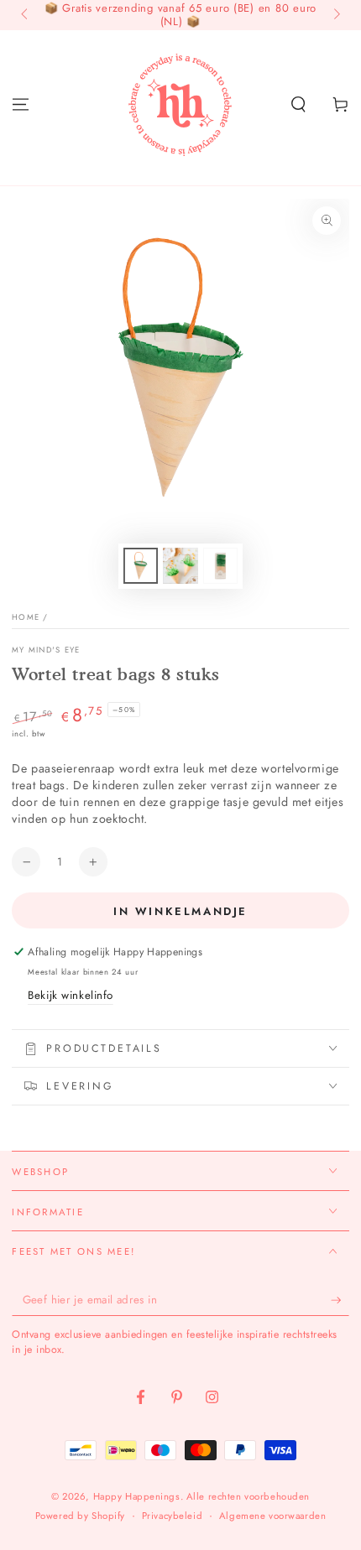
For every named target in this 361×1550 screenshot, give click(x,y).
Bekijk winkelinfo (70, 995)
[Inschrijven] (340, 1300)
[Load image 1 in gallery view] (141, 566)
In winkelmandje (180, 911)
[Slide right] (335, 15)
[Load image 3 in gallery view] (220, 566)
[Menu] (20, 104)
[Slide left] (25, 15)
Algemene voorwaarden (272, 1515)
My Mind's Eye (46, 650)
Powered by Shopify (80, 1515)
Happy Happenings (136, 1496)
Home (25, 617)
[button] (298, 104)
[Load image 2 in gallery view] (180, 566)
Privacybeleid (172, 1515)
